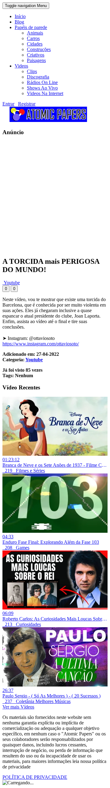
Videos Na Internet (45, 93)
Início (20, 16)
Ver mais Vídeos (18, 706)
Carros (33, 38)
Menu (26, 5)
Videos (21, 65)
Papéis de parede (31, 27)
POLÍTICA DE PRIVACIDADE (34, 777)
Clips (32, 71)
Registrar (26, 103)
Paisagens (36, 60)
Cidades (34, 43)
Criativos (35, 54)
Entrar (8, 103)
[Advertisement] (55, 196)
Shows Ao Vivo (42, 87)
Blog (19, 21)
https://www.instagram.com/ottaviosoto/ (40, 343)
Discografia (38, 76)
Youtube (11, 282)
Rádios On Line (42, 82)
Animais (35, 32)
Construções (39, 49)
